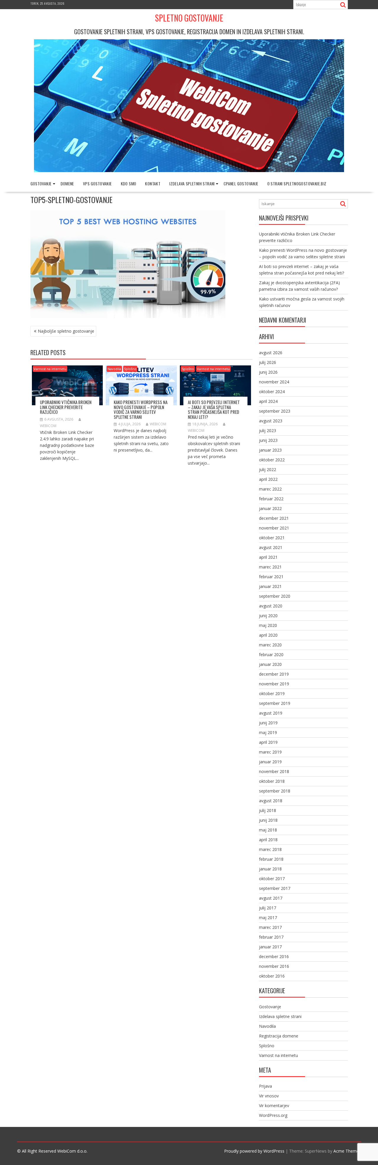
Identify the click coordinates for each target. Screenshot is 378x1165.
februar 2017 (271, 937)
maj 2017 (268, 917)
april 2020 (268, 635)
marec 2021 (270, 567)
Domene (67, 183)
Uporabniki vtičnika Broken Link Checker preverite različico (66, 407)
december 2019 (274, 674)
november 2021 (274, 528)
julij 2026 (267, 362)
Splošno (130, 369)
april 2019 (268, 742)
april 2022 (268, 479)
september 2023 (274, 411)
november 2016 (274, 966)
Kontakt (152, 183)
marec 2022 (270, 489)
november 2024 (274, 382)
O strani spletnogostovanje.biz (297, 183)
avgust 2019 (270, 713)
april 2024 (268, 401)
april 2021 (268, 557)
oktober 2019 (272, 693)
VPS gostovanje (97, 183)
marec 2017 (270, 927)
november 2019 (274, 684)
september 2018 (274, 791)
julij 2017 (267, 908)
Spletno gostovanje (189, 18)
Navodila (114, 369)
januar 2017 (270, 947)
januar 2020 (270, 664)
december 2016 (274, 956)
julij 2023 (267, 430)
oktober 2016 (272, 976)
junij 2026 (268, 372)
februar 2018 (271, 859)
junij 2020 (268, 615)
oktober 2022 (272, 460)
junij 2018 (268, 820)
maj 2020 (268, 625)
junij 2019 (268, 723)
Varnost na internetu (50, 369)
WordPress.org (273, 1115)
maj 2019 (268, 732)
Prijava (265, 1086)
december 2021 (274, 518)
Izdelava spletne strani (280, 1016)
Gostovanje (41, 183)
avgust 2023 (270, 421)
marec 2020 (270, 645)
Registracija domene (278, 1036)
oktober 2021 (272, 537)
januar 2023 (270, 450)
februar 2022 (271, 498)
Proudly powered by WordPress (254, 1151)
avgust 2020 (270, 606)
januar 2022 (270, 508)
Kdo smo (128, 183)
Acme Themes (347, 1151)
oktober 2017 (272, 878)
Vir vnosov (269, 1096)
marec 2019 (270, 752)
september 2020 (274, 596)
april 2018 (268, 839)
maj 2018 (268, 830)
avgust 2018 (270, 800)
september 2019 (274, 703)
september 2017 (274, 888)
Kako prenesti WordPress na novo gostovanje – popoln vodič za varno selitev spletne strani (140, 409)
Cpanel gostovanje (241, 183)
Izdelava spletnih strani (192, 183)
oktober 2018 (272, 781)
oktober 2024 (272, 391)
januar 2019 (270, 761)
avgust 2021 (270, 547)
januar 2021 (270, 586)
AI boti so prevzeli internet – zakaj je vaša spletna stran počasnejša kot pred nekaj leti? (214, 409)
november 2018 (274, 771)
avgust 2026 (270, 352)
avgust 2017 (270, 898)
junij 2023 (268, 440)
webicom (158, 424)
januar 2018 (270, 869)
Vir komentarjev (274, 1105)
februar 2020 (271, 654)
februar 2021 (271, 576)
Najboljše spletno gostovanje (66, 331)
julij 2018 (267, 810)
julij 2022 (267, 469)
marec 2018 (270, 849)
